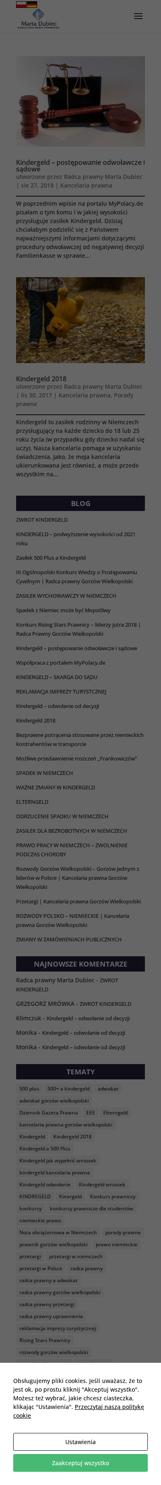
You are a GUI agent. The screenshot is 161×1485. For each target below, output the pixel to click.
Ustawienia (80, 1442)
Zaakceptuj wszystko (80, 1463)
